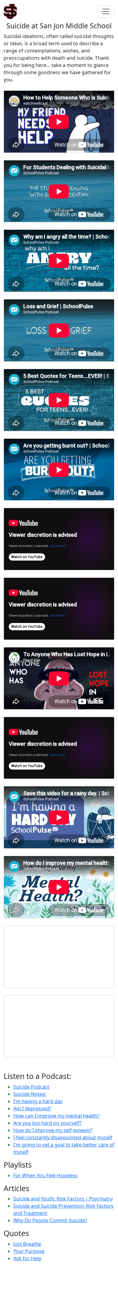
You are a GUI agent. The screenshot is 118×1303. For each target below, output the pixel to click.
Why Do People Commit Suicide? (50, 1220)
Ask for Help (27, 1258)
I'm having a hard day (38, 1101)
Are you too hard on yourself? (47, 1123)
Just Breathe (27, 1244)
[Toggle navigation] (105, 11)
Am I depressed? (32, 1108)
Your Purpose (28, 1251)
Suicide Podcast (31, 1086)
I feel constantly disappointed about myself (62, 1137)
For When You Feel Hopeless (45, 1175)
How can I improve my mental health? (56, 1115)
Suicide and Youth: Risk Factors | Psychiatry (63, 1198)
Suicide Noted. (29, 1094)
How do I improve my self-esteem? (52, 1130)
